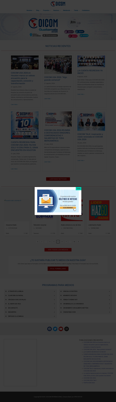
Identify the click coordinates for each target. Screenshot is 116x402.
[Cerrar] (78, 188)
